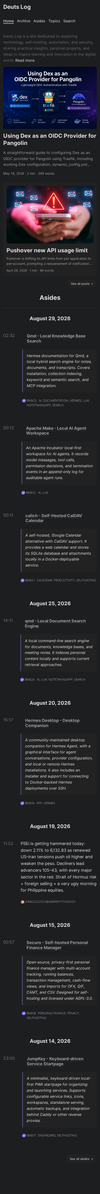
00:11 (8, 515)
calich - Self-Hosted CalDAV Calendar (53, 518)
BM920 (30, 679)
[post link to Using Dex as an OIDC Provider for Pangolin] (50, 121)
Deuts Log (17, 6)
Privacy (73, 1013)
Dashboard (46, 1135)
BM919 (29, 803)
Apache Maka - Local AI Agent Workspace (56, 431)
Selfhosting (86, 580)
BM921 (30, 580)
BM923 (32, 400)
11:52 (8, 843)
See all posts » (82, 283)
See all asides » (81, 1159)
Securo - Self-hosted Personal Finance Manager (57, 945)
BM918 (31, 1013)
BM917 (31, 1135)
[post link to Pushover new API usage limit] (50, 229)
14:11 (8, 620)
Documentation (55, 400)
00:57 (8, 942)
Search (57, 405)
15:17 (8, 719)
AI (40, 400)
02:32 (9, 335)
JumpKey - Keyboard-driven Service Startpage (55, 1061)
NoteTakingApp (38, 405)
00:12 (8, 427)
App (39, 803)
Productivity (64, 580)
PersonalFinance (52, 1013)
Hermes (75, 400)
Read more (24, 60)
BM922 (31, 492)
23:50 (9, 1058)
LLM (86, 400)
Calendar (44, 580)
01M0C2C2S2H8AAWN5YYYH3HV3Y (50, 901)
